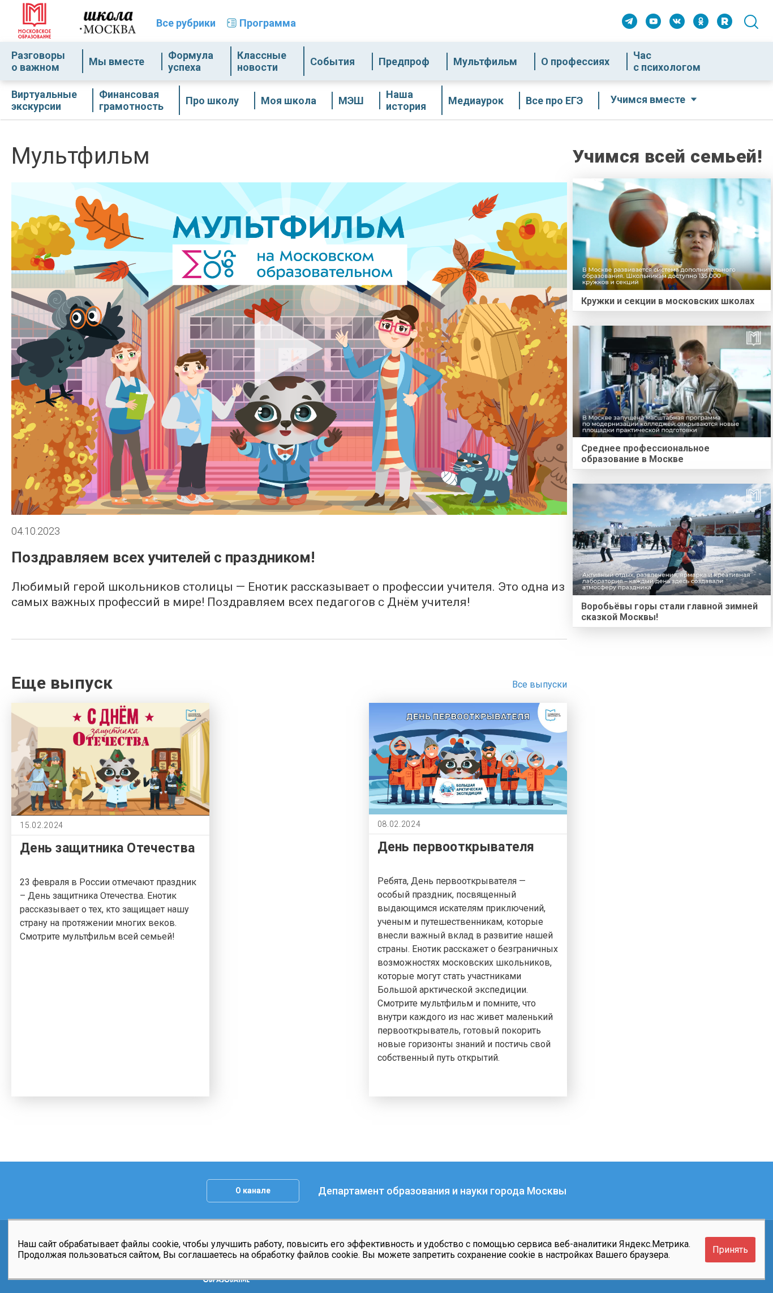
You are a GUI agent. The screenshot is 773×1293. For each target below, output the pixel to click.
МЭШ (351, 100)
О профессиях (575, 61)
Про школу (212, 100)
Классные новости (261, 61)
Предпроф (404, 61)
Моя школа (288, 100)
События (332, 61)
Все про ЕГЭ (554, 100)
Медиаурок (476, 100)
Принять (730, 1249)
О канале (252, 1190)
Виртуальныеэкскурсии (44, 100)
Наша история (406, 100)
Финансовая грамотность (131, 100)
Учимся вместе (648, 99)
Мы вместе (116, 61)
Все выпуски (539, 684)
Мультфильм (485, 61)
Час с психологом (667, 61)
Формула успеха (190, 61)
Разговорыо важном (38, 61)
